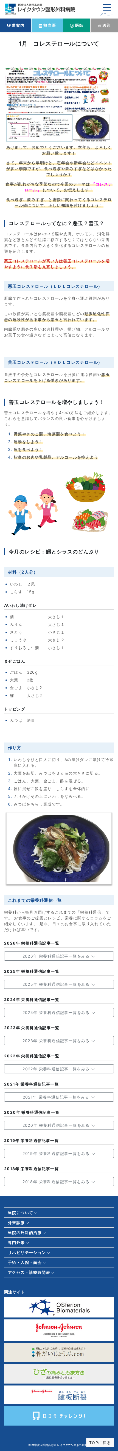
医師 (78, 25)
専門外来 (16, 1242)
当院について (20, 1212)
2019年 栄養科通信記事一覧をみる (57, 1153)
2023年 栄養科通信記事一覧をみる (57, 1040)
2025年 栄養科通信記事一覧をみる (57, 984)
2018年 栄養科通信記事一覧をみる (57, 1181)
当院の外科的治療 (25, 1232)
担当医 (49, 25)
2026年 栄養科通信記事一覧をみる (57, 956)
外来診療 (16, 1222)
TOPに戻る (100, 1442)
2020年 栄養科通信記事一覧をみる (57, 1125)
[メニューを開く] (107, 9)
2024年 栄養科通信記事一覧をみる (57, 1012)
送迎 (106, 25)
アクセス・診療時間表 (29, 1272)
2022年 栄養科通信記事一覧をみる (57, 1068)
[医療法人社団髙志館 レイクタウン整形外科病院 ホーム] (41, 8)
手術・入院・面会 (25, 1262)
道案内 (18, 25)
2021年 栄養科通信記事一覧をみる (57, 1097)
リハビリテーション (27, 1252)
